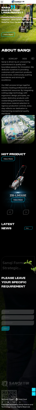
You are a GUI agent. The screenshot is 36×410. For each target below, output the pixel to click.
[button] (10, 212)
